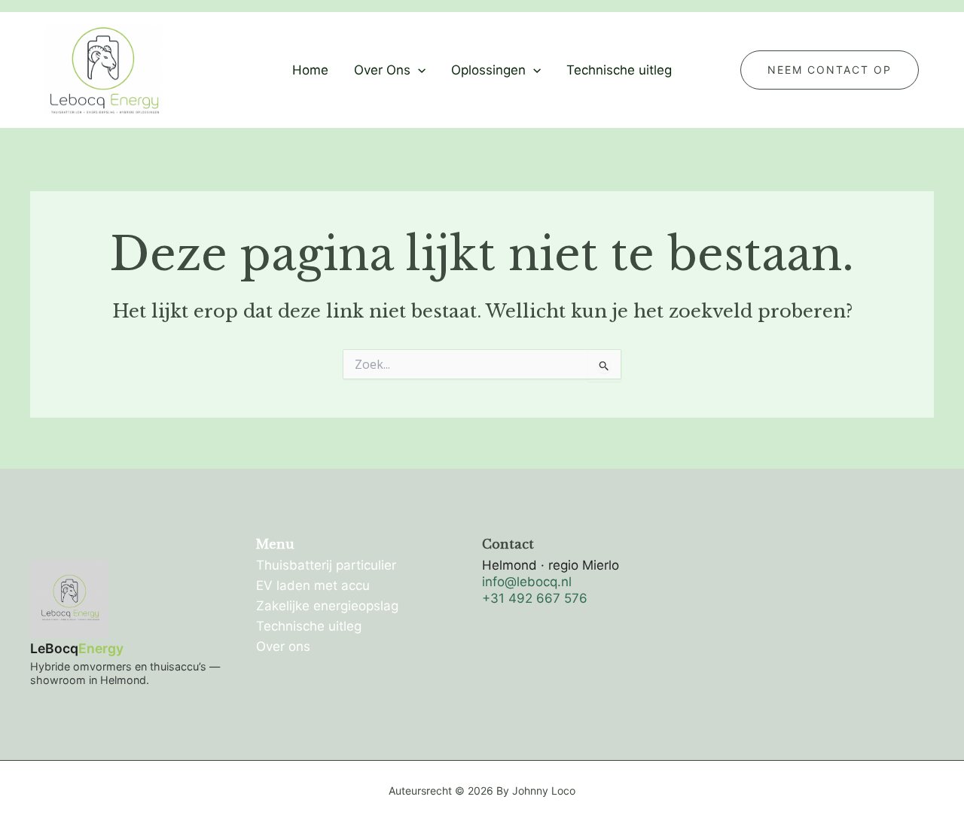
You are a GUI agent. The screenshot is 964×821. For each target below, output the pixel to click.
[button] (418, 70)
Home (310, 70)
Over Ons (382, 70)
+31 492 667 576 (534, 598)
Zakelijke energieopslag (327, 605)
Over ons (283, 646)
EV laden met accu (313, 585)
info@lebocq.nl (527, 581)
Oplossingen (488, 70)
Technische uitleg (619, 70)
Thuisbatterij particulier (326, 565)
